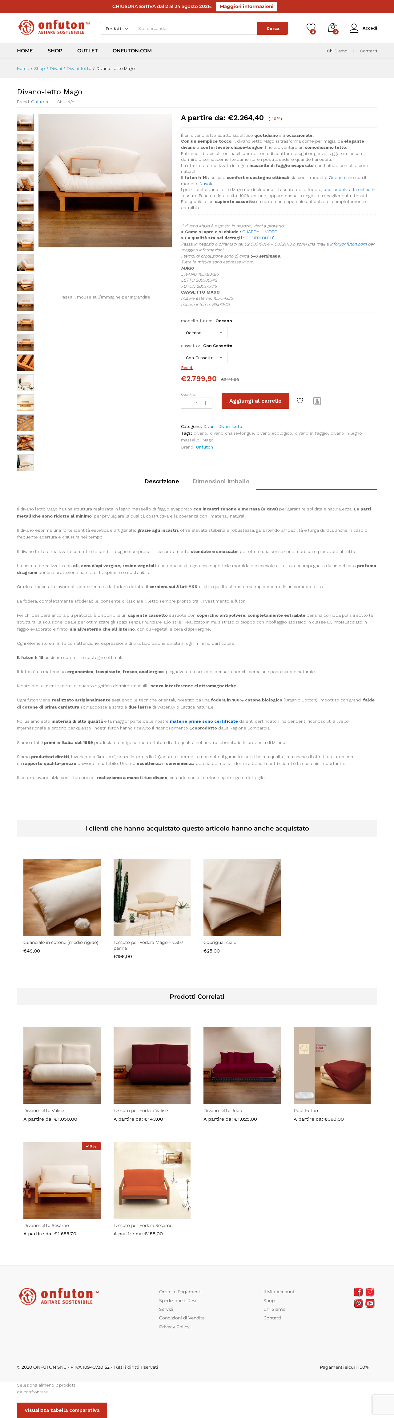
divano (200, 433)
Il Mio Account (279, 1291)
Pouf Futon (306, 1110)
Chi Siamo (337, 50)
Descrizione (161, 481)
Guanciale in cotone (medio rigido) (60, 942)
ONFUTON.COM (132, 50)
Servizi (166, 1309)
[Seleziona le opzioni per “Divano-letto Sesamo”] (40, 1215)
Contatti (368, 50)
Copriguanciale (219, 942)
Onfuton (39, 101)
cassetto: (206, 345)
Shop (55, 50)
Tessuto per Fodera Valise (141, 1110)
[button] (40, 932)
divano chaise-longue (232, 433)
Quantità (188, 394)
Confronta (317, 401)
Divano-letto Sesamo (46, 1225)
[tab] (161, 484)
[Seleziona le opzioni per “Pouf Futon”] (311, 1100)
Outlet (87, 50)
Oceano (337, 177)
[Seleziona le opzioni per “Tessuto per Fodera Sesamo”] (131, 1215)
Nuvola (207, 183)
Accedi (370, 28)
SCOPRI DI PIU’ (260, 237)
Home (25, 50)
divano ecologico (274, 433)
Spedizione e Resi (177, 1300)
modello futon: (206, 320)
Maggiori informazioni (247, 6)
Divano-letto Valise (43, 1110)
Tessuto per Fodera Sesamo (143, 1225)
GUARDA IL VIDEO (260, 231)
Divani (209, 426)
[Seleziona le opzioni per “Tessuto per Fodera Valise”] (131, 1100)
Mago (208, 439)
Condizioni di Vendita (182, 1318)
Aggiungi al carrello (255, 400)
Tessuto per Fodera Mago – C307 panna (148, 945)
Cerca (273, 28)
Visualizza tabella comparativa (62, 1410)
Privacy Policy (174, 1327)
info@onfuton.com (348, 244)
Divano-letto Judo (222, 1110)
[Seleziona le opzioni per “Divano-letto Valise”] (40, 1100)
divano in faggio (311, 433)
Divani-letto (230, 426)
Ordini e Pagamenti (180, 1291)
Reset (187, 367)
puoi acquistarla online (347, 189)
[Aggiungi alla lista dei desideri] (301, 401)
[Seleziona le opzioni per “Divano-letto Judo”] (220, 1100)
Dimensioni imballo (221, 481)
